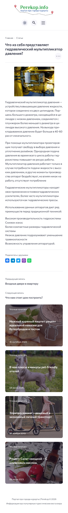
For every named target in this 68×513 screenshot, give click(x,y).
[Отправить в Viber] (24, 260)
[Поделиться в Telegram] (13, 260)
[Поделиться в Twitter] (18, 260)
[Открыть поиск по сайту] (34, 23)
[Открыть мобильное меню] (43, 23)
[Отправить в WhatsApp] (29, 260)
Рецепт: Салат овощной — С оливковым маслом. (28, 460)
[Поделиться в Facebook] (7, 260)
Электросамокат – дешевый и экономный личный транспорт (30, 414)
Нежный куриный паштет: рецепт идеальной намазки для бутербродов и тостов (32, 325)
